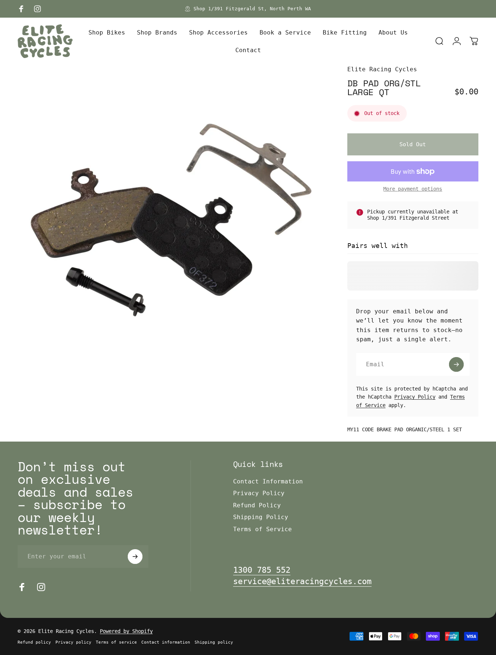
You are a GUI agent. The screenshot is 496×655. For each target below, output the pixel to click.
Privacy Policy (414, 397)
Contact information (165, 642)
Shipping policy (214, 642)
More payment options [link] (412, 189)
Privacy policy (73, 642)
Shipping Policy (260, 517)
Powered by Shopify (126, 631)
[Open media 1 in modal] (170, 218)
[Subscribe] (456, 364)
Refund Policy (257, 505)
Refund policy (34, 642)
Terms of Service (262, 529)
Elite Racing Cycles (382, 69)
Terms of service (116, 642)
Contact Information (268, 481)
